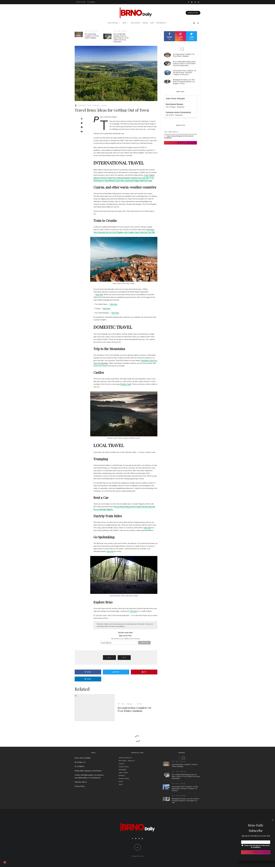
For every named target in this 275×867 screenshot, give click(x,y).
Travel (89, 105)
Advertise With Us (125, 758)
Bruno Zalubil (82, 105)
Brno (124, 23)
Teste (121, 784)
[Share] (82, 119)
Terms (121, 781)
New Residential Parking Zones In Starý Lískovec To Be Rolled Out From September (121, 38)
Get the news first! (125, 633)
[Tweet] (82, 123)
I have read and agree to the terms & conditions (257, 846)
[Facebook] (188, 2)
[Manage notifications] (4, 862)
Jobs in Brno (123, 772)
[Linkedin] (142, 838)
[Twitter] (192, 2)
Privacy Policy (80, 786)
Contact (121, 763)
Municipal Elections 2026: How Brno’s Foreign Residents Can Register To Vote (184, 81)
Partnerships (160, 23)
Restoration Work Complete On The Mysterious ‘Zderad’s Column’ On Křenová (184, 72)
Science (145, 23)
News (90, 31)
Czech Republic (113, 23)
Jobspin (181, 98)
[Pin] (82, 127)
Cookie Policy (124, 766)
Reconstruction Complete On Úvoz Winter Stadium (92, 36)
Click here (147, 528)
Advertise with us (81, 782)
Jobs (152, 23)
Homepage (122, 769)
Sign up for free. (125, 636)
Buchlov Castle (126, 384)
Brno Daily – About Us (127, 760)
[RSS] (194, 23)
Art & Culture (135, 23)
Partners (122, 775)
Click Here (99, 294)
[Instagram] (195, 2)
